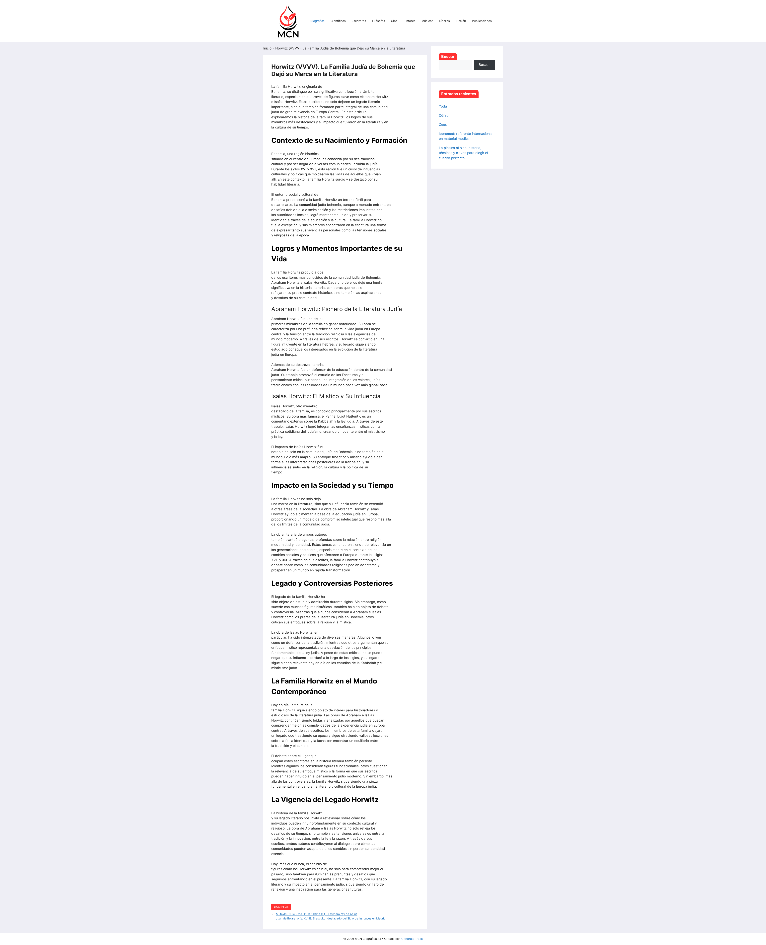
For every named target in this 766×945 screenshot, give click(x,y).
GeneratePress (412, 939)
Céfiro (443, 116)
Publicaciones (482, 21)
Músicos (427, 21)
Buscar (447, 56)
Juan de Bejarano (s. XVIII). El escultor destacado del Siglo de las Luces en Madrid (331, 918)
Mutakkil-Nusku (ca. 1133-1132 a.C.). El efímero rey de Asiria (316, 914)
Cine (394, 21)
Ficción (461, 21)
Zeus (443, 124)
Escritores (359, 21)
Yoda (443, 106)
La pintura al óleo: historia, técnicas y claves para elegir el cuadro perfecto (463, 153)
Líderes (444, 21)
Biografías (317, 21)
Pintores (410, 21)
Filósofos (378, 21)
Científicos (338, 21)
